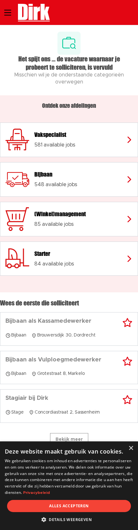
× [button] (130, 448)
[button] (69, 519)
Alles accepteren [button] (69, 506)
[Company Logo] (31, 12)
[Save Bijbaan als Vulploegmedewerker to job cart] (127, 361)
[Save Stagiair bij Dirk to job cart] (127, 400)
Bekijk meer (69, 439)
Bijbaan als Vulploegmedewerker (53, 360)
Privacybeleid (36, 492)
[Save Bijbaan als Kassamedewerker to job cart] (127, 323)
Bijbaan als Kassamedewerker (48, 321)
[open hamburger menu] (8, 13)
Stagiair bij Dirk (26, 398)
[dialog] (69, 485)
